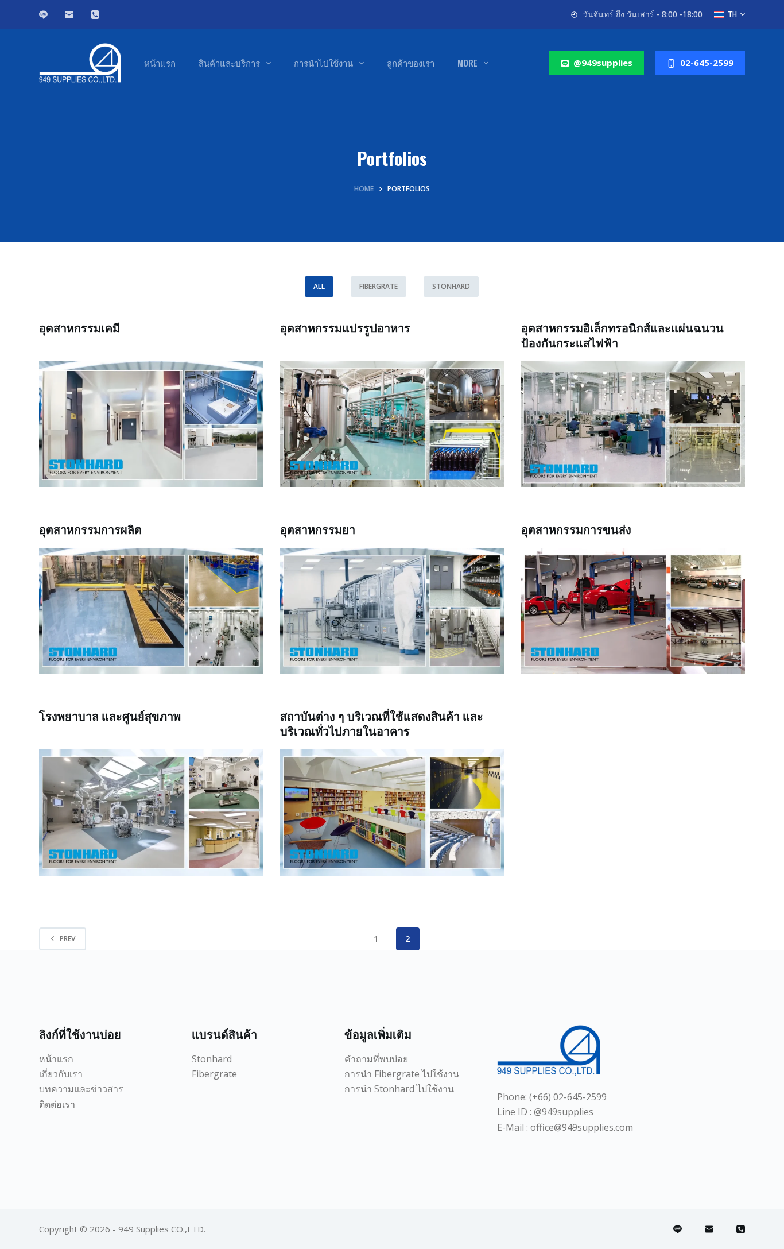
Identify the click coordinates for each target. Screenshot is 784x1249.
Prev (67, 938)
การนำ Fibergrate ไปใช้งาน (401, 1074)
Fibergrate (378, 286)
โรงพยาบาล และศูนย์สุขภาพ (110, 715)
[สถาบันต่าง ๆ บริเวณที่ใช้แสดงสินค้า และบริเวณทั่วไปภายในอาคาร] (392, 812)
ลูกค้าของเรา (410, 62)
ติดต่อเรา (57, 1104)
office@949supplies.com (581, 1127)
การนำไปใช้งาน (323, 62)
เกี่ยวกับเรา (61, 1074)
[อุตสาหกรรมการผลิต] (151, 611)
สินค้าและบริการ (229, 62)
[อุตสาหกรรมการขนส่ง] (633, 611)
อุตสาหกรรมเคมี (79, 327)
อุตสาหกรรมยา (317, 529)
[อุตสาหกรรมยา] (392, 611)
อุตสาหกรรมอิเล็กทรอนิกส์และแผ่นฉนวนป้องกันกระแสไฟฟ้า (622, 335)
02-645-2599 (706, 62)
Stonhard (451, 286)
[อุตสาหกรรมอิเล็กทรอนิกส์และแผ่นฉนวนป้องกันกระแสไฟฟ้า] (633, 424)
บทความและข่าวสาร (81, 1088)
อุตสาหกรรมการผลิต (90, 529)
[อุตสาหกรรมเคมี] (151, 424)
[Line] (43, 14)
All (319, 286)
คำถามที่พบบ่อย (376, 1059)
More (467, 62)
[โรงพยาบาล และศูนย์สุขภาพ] (151, 812)
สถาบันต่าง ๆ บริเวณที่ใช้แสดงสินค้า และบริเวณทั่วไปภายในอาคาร (381, 723)
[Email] (69, 14)
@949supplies (602, 62)
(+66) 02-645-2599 (568, 1097)
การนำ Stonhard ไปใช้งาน (399, 1088)
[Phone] (95, 14)
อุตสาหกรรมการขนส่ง (576, 529)
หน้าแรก (160, 62)
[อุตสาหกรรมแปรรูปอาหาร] (392, 424)
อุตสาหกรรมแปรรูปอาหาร (345, 327)
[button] (729, 14)
